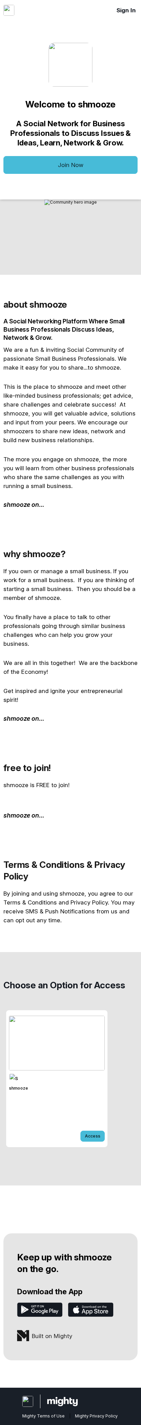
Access (92, 1136)
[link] (57, 1079)
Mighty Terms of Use (43, 1415)
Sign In (126, 10)
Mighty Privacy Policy (96, 1415)
